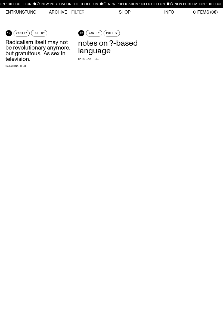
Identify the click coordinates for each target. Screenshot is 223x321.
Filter (78, 12)
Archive (58, 12)
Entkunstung (20, 12)
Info (169, 12)
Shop (125, 12)
